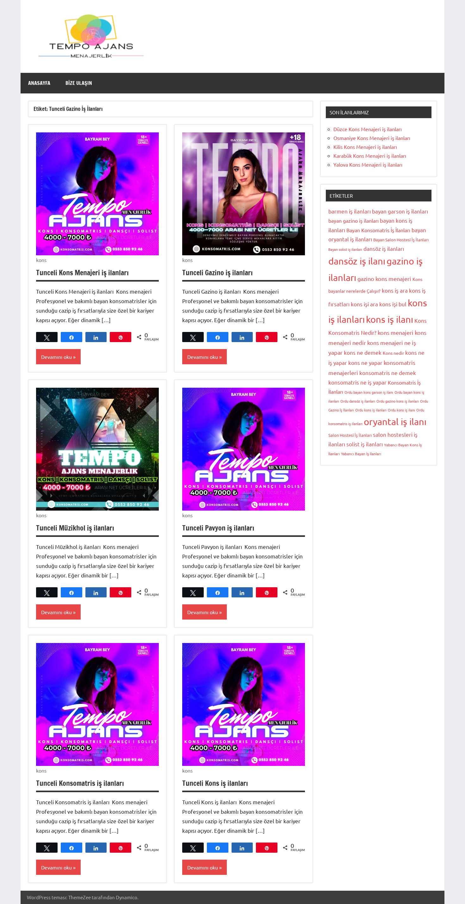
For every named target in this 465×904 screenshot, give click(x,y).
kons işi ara (364, 304)
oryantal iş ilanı (395, 421)
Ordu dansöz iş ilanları (357, 401)
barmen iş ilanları (349, 211)
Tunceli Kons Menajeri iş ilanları (82, 272)
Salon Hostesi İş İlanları (350, 435)
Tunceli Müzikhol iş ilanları (75, 528)
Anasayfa (39, 83)
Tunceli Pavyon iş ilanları (218, 528)
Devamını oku (56, 356)
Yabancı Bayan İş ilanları (361, 453)
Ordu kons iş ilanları (371, 409)
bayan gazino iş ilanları (353, 220)
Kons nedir (393, 353)
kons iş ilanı (389, 319)
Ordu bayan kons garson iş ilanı (368, 392)
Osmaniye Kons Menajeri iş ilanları (371, 138)
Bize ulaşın (78, 83)
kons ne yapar (365, 362)
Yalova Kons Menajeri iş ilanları (367, 164)
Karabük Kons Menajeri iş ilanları (369, 155)
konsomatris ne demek (387, 372)
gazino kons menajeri (384, 278)
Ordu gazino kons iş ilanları (397, 401)
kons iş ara (395, 290)
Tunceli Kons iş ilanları (215, 783)
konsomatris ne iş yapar (357, 382)
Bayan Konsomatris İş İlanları (378, 230)
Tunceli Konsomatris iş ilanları (80, 783)
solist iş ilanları (364, 444)
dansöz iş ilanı (356, 261)
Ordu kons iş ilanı (401, 409)
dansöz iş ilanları (383, 248)
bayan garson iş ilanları (400, 211)
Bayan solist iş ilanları (345, 249)
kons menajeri (395, 332)
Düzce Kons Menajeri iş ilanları (367, 129)
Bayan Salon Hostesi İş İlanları (401, 239)
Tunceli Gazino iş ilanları (217, 272)
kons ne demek (362, 352)
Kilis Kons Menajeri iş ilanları (365, 146)
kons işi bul (392, 304)
